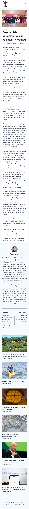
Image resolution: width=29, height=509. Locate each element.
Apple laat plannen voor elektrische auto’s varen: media (21, 317)
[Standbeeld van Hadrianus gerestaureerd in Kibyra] (14, 423)
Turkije (4, 29)
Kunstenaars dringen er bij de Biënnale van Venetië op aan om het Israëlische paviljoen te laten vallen (7, 320)
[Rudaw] (5, 4)
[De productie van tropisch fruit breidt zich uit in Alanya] (14, 396)
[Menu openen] (25, 4)
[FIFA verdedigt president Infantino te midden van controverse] (14, 450)
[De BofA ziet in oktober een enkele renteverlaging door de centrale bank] (14, 476)
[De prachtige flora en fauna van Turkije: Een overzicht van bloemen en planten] (14, 343)
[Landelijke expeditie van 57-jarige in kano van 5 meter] (14, 370)
